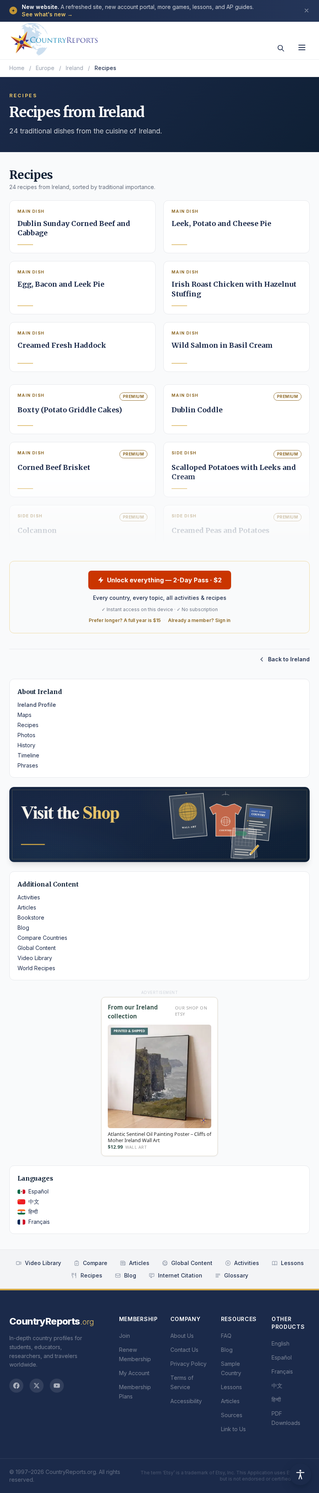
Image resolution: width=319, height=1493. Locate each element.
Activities (29, 897)
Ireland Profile (37, 704)
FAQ (226, 1335)
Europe (45, 68)
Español (38, 1191)
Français (39, 1221)
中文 (33, 1201)
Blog (23, 927)
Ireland (74, 68)
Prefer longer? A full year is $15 (125, 620)
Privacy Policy (188, 1363)
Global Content (37, 948)
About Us (182, 1335)
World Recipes (36, 968)
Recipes (28, 725)
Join (124, 1335)
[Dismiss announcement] (306, 10)
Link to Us (233, 1429)
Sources (231, 1415)
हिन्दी (33, 1211)
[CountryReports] (54, 37)
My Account (134, 1373)
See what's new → (47, 14)
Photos (26, 735)
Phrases (28, 765)
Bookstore (31, 917)
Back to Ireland (289, 659)
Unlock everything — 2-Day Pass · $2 (164, 580)
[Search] (281, 48)
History (26, 745)
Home (17, 68)
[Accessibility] (300, 1474)
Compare (95, 1263)
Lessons (292, 1263)
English (280, 1343)
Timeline (28, 755)
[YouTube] (57, 1386)
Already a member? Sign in (199, 620)
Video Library (35, 958)
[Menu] (302, 47)
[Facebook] (16, 1386)
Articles (27, 907)
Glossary (236, 1275)
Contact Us (184, 1349)
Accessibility (186, 1401)
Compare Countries (42, 937)
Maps (25, 714)
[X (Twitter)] (37, 1386)
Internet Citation (180, 1275)
